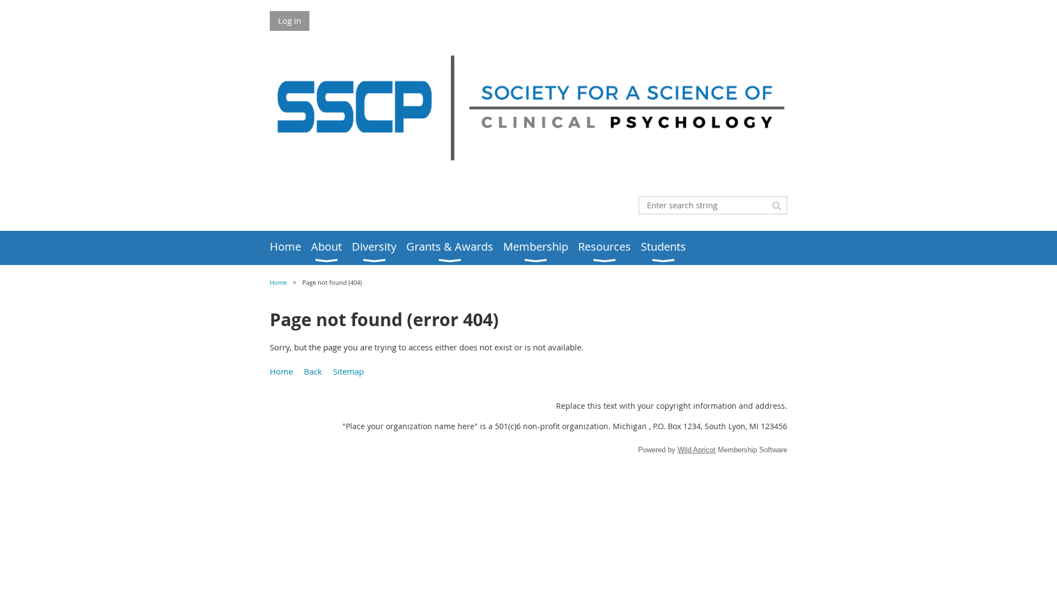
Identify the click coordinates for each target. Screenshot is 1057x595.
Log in (289, 20)
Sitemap (348, 371)
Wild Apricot (697, 450)
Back (313, 371)
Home (278, 282)
